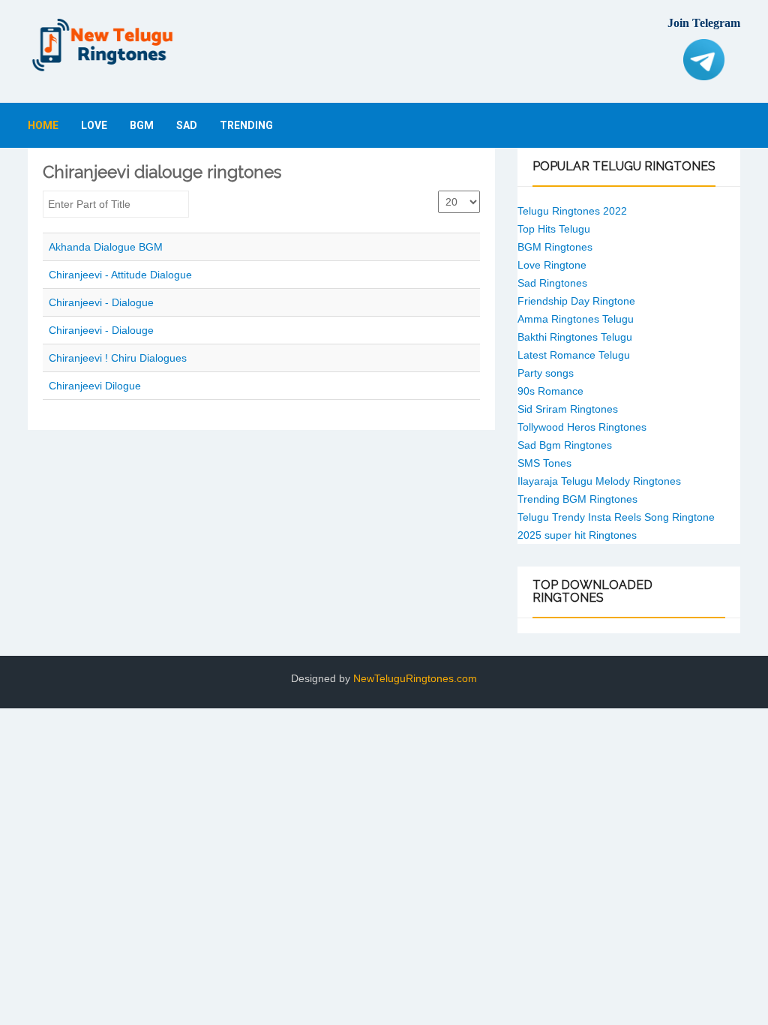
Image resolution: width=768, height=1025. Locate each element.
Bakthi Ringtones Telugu (575, 337)
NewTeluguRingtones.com (415, 678)
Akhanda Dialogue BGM (106, 247)
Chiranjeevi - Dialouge (101, 330)
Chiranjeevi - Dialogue (101, 302)
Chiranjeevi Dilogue (95, 386)
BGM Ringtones (555, 247)
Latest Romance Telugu (574, 355)
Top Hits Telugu (554, 229)
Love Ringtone (552, 265)
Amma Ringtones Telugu (576, 319)
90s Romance (551, 391)
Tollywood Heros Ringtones (582, 427)
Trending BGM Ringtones (578, 499)
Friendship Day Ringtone (576, 301)
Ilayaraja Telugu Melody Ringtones (599, 481)
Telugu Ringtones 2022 (572, 211)
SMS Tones (545, 463)
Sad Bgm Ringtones (565, 445)
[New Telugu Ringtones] (103, 45)
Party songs (546, 373)
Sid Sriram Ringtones (568, 409)
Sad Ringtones (552, 283)
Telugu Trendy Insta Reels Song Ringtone (616, 517)
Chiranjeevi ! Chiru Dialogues (118, 358)
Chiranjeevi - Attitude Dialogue (120, 275)
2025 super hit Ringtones (577, 535)
